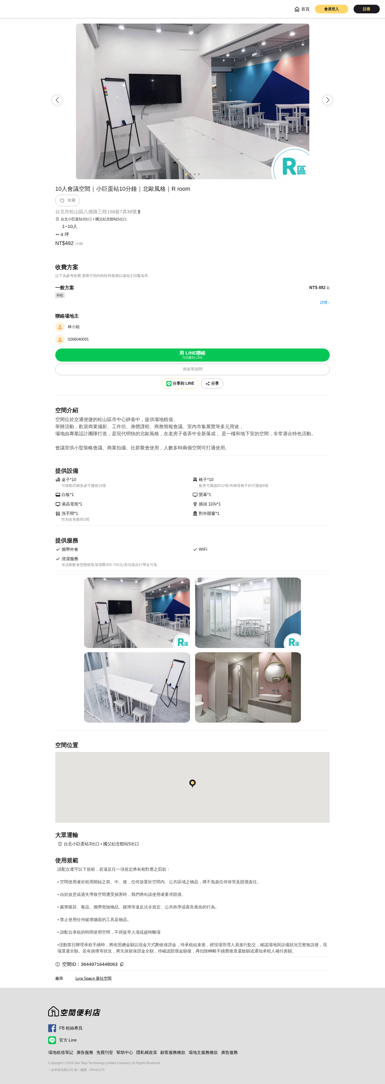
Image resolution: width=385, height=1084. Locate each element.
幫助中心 (124, 1052)
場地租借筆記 (60, 1052)
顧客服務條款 (172, 1052)
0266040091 (78, 339)
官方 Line (68, 1040)
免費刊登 (104, 1052)
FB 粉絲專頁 (70, 1028)
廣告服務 (84, 1052)
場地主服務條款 (203, 1052)
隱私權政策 (146, 1052)
